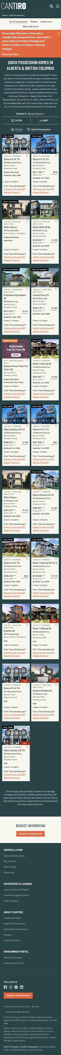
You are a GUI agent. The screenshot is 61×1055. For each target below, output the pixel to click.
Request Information (30, 834)
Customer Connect (13, 957)
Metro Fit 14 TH (12, 159)
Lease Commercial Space (16, 889)
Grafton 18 (9, 630)
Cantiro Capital (11, 900)
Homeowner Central (14, 963)
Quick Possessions (18, 21)
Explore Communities (14, 855)
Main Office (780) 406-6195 (17, 1012)
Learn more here (34, 1050)
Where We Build (30, 26)
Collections (46, 21)
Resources (9, 872)
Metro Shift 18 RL (42, 227)
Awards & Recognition (14, 923)
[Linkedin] (21, 987)
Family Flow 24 (41, 294)
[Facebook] (5, 987)
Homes (5, 15)
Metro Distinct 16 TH (14, 429)
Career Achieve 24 (42, 690)
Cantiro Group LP (14, 1017)
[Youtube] (16, 987)
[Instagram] (10, 987)
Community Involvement (16, 929)
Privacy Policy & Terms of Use (16, 1006)
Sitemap (35, 1006)
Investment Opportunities (16, 895)
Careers (8, 934)
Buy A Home (10, 861)
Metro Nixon (10, 227)
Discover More (10, 54)
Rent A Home (10, 866)
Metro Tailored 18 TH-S (45, 562)
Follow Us (10, 982)
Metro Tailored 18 (42, 363)
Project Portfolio (12, 940)
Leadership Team (12, 918)
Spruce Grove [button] (35, 113)
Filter (18, 120)
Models (33, 21)
